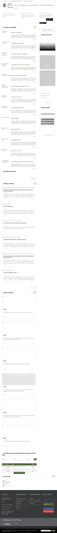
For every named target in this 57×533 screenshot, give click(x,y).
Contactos (42, 5)
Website (42, 19)
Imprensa (18, 508)
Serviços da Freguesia (35, 500)
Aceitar (53, 530)
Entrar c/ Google (48, 511)
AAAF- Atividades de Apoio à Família (20, 86)
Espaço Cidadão (15, 118)
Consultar (14, 19)
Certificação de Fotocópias (17, 43)
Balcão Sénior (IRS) (15, 129)
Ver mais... (35, 39)
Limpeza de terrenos (16, 150)
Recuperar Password (47, 513)
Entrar (45, 504)
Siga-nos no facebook (48, 30)
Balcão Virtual (49, 5)
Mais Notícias (33, 287)
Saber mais (47, 101)
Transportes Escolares (16, 97)
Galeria (17, 505)
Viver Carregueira (23, 5)
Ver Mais (53, 52)
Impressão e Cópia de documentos (19, 54)
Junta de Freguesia (33, 5)
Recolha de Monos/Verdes (17, 107)
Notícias (32, 498)
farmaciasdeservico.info (49, 135)
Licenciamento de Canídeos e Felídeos (20, 64)
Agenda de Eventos (20, 498)
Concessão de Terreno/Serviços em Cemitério (22, 161)
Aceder (47, 65)
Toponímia (32, 503)
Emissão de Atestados (16, 32)
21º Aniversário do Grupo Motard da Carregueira (14, 223)
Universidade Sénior (16, 140)
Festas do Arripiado (8, 206)
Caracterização (19, 500)
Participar (33, 19)
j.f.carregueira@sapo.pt (17, 1)
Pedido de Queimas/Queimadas (18, 75)
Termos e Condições (13, 531)
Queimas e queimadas (28, 1)
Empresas (18, 503)
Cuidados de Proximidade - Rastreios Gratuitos (14, 239)
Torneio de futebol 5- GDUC (10, 272)
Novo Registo (46, 514)
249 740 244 (5, 1)
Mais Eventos (34, 178)
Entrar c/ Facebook (49, 508)
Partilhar (5, 198)
